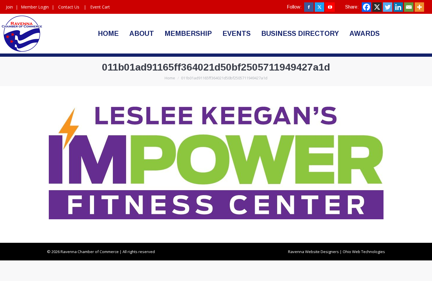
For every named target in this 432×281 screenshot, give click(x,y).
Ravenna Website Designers (313, 251)
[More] (419, 7)
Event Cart (100, 7)
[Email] (408, 7)
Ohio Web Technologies (364, 251)
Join (9, 7)
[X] (377, 7)
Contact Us (68, 7)
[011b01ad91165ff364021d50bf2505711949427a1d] (216, 163)
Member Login (35, 7)
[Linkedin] (398, 7)
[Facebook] (366, 7)
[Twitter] (387, 7)
